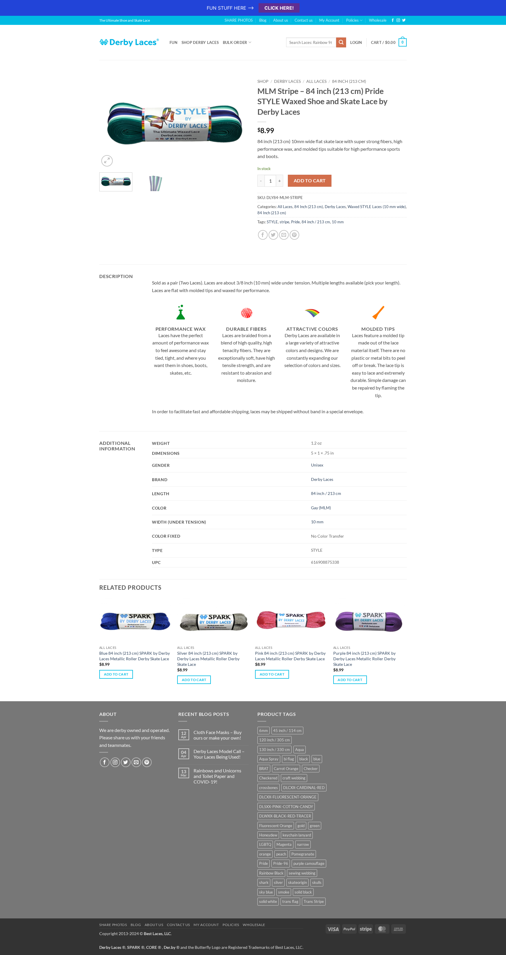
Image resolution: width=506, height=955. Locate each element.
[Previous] (109, 122)
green (314, 825)
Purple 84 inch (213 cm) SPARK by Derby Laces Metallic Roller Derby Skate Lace (364, 658)
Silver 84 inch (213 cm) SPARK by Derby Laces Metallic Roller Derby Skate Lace (208, 658)
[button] (107, 161)
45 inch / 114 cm (287, 730)
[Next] (238, 122)
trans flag (290, 901)
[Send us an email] (136, 762)
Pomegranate (302, 854)
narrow (303, 844)
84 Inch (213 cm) (349, 81)
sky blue (266, 892)
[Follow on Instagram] (398, 20)
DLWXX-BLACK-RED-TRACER (285, 816)
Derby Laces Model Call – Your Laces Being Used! (219, 753)
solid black (303, 892)
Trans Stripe (314, 901)
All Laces (316, 81)
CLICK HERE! (279, 8)
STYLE (272, 222)
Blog (262, 20)
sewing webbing (302, 873)
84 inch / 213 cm (316, 222)
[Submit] (341, 42)
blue (316, 759)
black (303, 759)
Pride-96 (280, 863)
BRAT (264, 768)
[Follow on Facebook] (392, 20)
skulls (317, 882)
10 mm (338, 222)
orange (265, 854)
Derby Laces (287, 81)
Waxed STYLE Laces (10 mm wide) (377, 206)
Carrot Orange (286, 768)
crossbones (268, 787)
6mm (263, 730)
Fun (173, 42)
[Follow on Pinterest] (147, 762)
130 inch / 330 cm (274, 749)
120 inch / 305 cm (274, 740)
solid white (268, 901)
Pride (295, 222)
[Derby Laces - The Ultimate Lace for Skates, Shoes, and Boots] (130, 42)
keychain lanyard (297, 835)
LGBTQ (265, 844)
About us (280, 20)
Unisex (317, 464)
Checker (311, 768)
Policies (352, 20)
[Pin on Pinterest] (294, 235)
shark (264, 882)
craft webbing (294, 778)
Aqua (299, 749)
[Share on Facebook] (263, 235)
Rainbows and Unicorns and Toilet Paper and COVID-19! (217, 776)
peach (281, 854)
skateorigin (297, 882)
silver (278, 882)
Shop (263, 81)
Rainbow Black (271, 873)
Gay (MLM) (321, 507)
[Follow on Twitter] (404, 20)
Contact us (304, 20)
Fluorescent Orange (275, 825)
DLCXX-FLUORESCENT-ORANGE (288, 797)
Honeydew (268, 835)
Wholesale (378, 20)
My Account (329, 20)
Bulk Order (235, 42)
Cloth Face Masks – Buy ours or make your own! (218, 734)
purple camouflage (308, 863)
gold (301, 825)
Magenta (284, 844)
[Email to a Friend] (284, 235)
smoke (283, 892)
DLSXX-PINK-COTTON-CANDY (286, 806)
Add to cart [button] (116, 674)
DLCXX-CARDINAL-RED (304, 787)
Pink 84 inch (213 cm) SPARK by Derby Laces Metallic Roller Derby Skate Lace (290, 656)
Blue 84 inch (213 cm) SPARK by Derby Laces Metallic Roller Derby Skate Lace (134, 656)
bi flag (289, 759)
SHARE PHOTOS (239, 20)
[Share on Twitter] (273, 235)
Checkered (268, 778)
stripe (284, 222)
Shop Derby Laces (200, 42)
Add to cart (310, 180)
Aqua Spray (268, 759)
